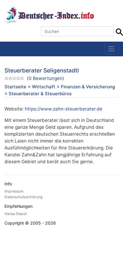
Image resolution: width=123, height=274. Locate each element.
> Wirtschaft (41, 87)
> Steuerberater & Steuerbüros (38, 93)
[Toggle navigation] (111, 49)
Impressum (14, 191)
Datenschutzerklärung (23, 197)
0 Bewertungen (45, 78)
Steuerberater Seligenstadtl (41, 70)
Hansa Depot (15, 213)
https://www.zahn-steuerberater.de (63, 109)
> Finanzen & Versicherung (86, 87)
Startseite (15, 87)
